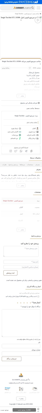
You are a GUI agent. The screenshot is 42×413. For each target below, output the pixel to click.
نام (39, 342)
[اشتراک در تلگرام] (26, 151)
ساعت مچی (35, 13)
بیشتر (21, 398)
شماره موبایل (36, 350)
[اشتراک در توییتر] (15, 151)
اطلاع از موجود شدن (24, 410)
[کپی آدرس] (31, 151)
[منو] (39, 8)
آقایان (21, 207)
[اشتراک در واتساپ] (21, 151)
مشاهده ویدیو (5, 68)
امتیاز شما (36, 302)
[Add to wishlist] (30, 68)
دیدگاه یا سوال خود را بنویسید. (30, 306)
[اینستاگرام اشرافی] (10, 151)
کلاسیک (20, 220)
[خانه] (40, 13)
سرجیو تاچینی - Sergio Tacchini (23, 13)
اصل (21, 214)
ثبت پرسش (10, 273)
